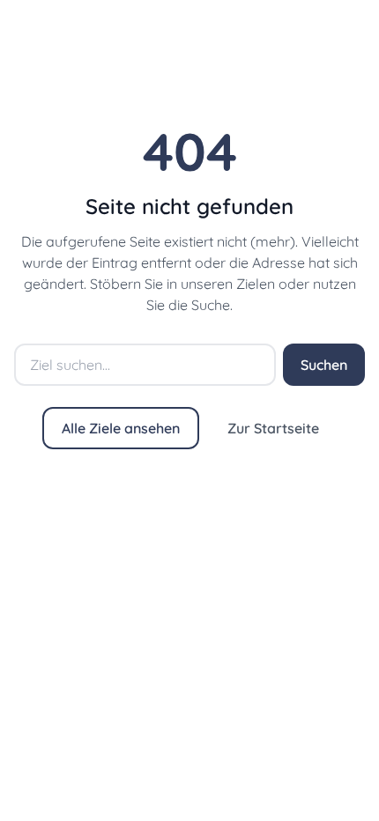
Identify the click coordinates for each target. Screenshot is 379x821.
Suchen (324, 365)
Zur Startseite (273, 428)
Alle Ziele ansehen (121, 428)
